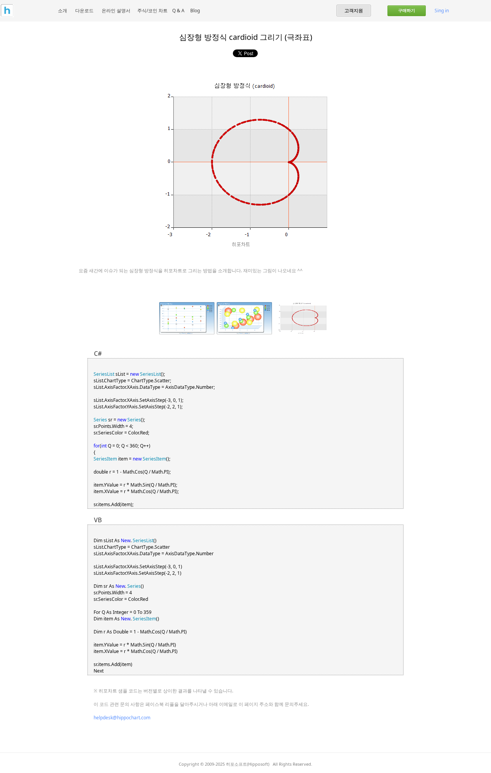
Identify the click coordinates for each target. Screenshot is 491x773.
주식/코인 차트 (152, 10)
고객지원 (353, 10)
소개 (62, 10)
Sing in (442, 10)
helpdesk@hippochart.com (122, 717)
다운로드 (84, 10)
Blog (195, 10)
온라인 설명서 (116, 10)
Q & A (178, 10)
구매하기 (406, 10)
